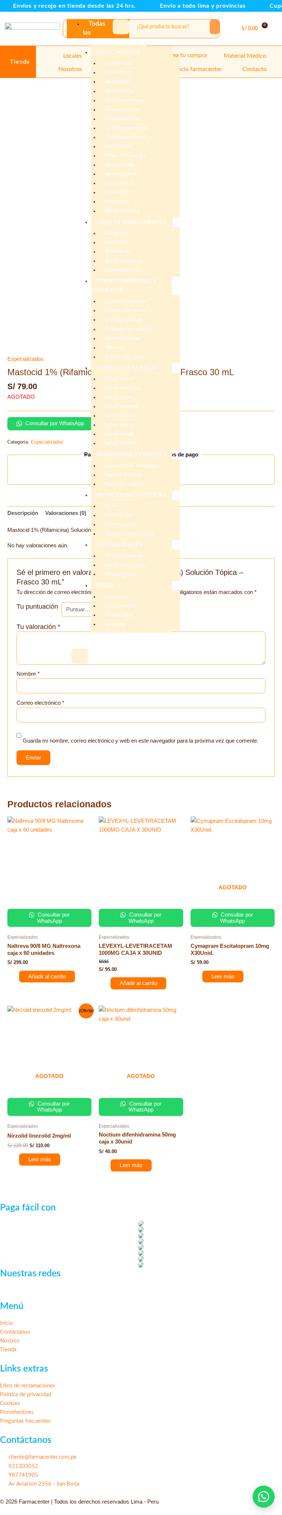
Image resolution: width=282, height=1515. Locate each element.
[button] (274, 28)
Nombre (28, 674)
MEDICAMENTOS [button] (119, 52)
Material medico (124, 484)
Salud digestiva (123, 388)
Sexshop (115, 624)
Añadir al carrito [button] (47, 976)
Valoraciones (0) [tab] (65, 513)
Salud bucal (119, 379)
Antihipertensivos (126, 128)
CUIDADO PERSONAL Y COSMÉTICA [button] (124, 286)
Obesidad (116, 192)
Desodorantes (122, 338)
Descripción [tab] (22, 513)
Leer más (223, 976)
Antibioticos (119, 91)
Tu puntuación (37, 606)
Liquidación (119, 515)
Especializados (122, 270)
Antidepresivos (123, 110)
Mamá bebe (119, 615)
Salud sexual (120, 425)
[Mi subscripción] (230, 30)
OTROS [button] (106, 585)
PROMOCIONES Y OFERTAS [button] (132, 455)
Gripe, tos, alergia (126, 156)
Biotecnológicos (124, 261)
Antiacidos (118, 82)
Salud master (120, 443)
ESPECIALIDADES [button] (119, 545)
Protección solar (125, 357)
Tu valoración (38, 626)
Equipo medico (123, 475)
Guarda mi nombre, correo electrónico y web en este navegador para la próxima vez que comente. (140, 741)
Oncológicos (120, 183)
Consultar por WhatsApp (54, 423)
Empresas (116, 597)
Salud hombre (121, 406)
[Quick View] (15, 976)
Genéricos (117, 233)
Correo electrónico (40, 703)
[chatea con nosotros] (264, 1497)
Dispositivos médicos (130, 466)
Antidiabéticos (122, 119)
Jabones (114, 348)
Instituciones (120, 606)
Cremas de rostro (126, 310)
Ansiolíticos (119, 72)
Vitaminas (117, 202)
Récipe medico (122, 211)
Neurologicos (121, 174)
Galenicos (116, 242)
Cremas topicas (123, 320)
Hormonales (119, 165)
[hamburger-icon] (121, 26)
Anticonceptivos (125, 100)
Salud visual (119, 434)
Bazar (111, 506)
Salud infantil (121, 416)
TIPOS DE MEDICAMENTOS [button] (132, 222)
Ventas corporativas (129, 534)
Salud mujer (119, 397)
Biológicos (117, 252)
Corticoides (119, 146)
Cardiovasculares (125, 137)
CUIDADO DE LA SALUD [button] (127, 368)
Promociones (121, 524)
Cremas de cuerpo (127, 301)
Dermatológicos (124, 556)
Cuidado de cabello (128, 329)
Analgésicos (119, 63)
